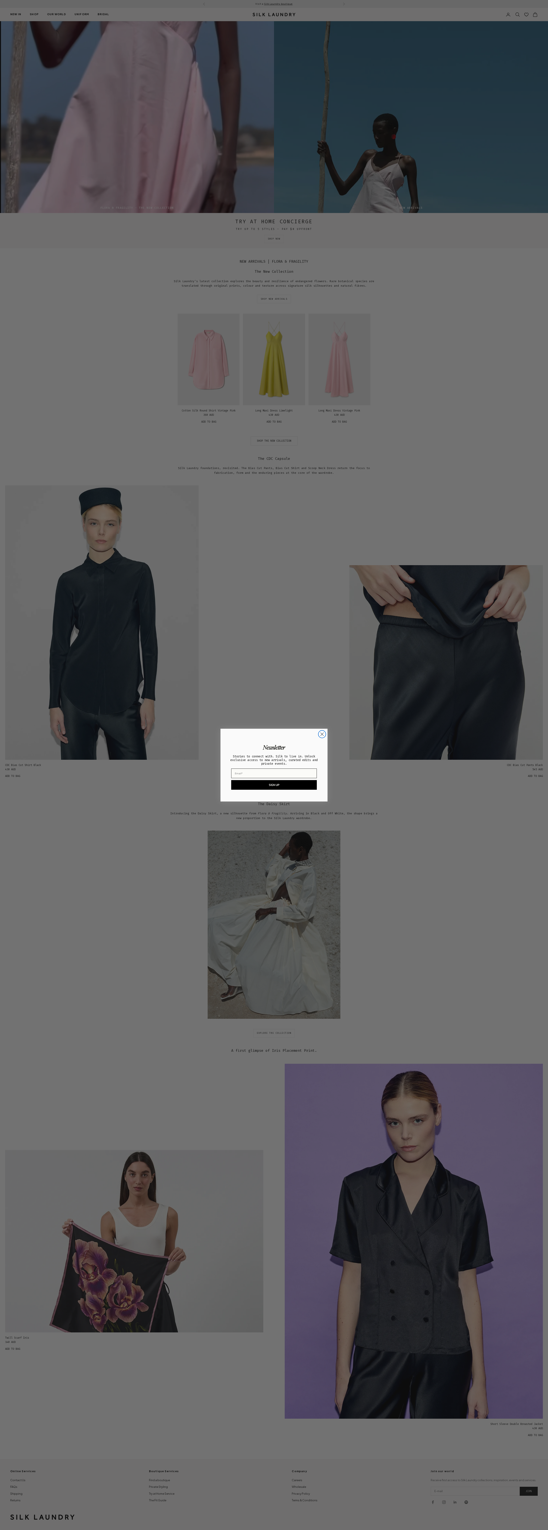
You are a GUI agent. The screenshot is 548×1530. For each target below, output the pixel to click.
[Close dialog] (322, 734)
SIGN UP (274, 785)
